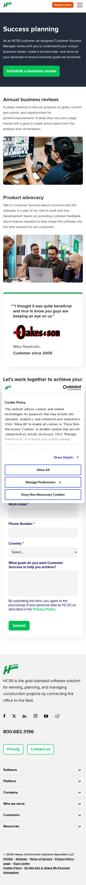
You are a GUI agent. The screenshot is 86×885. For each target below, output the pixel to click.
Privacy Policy (44, 609)
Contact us (40, 749)
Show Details (63, 457)
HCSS (8, 859)
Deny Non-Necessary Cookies (43, 494)
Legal (6, 863)
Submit (19, 626)
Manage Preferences (41, 482)
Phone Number (22, 524)
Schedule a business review (31, 71)
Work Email (19, 504)
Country (16, 543)
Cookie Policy (12, 868)
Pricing (13, 749)
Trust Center (21, 863)
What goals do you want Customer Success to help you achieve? (36, 565)
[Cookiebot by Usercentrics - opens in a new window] (63, 387)
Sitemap (21, 859)
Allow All (43, 470)
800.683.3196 (18, 732)
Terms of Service (41, 859)
